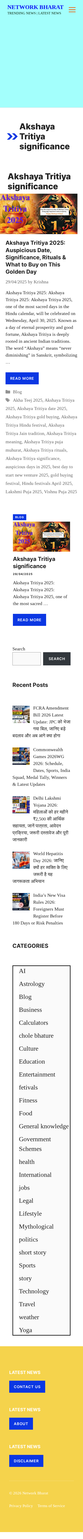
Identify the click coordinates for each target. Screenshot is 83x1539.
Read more (22, 378)
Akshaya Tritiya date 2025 (41, 408)
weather (29, 1317)
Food (25, 1113)
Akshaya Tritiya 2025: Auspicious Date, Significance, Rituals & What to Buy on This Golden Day (36, 257)
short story (32, 1252)
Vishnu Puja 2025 (60, 491)
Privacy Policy (21, 1506)
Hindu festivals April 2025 (47, 483)
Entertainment (37, 1074)
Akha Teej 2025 (27, 400)
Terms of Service (51, 1506)
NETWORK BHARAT (35, 7)
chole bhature (36, 1035)
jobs (24, 1187)
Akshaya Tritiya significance (32, 458)
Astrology (32, 983)
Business (30, 1009)
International (35, 1174)
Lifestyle (30, 1213)
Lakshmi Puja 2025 (24, 491)
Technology (34, 1291)
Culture (28, 1048)
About (21, 1423)
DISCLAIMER (26, 1461)
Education (32, 1061)
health (27, 1161)
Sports (27, 1265)
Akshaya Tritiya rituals (44, 450)
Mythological (36, 1226)
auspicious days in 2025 (28, 466)
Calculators (33, 1022)
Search (18, 648)
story (25, 1278)
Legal (26, 1200)
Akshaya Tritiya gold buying (32, 416)
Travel (27, 1304)
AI (22, 970)
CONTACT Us (27, 1386)
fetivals (28, 1087)
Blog (17, 391)
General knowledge (44, 1126)
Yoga (25, 1330)
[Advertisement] (41, 63)
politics (28, 1239)
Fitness (28, 1100)
